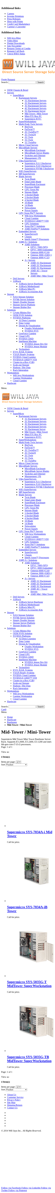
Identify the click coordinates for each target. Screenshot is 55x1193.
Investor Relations (15, 16)
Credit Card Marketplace (18, 24)
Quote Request (8, 79)
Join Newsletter (14, 46)
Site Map (11, 1102)
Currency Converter (16, 26)
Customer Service (15, 1097)
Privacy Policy (14, 1100)
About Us (11, 1094)
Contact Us (12, 1107)
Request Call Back (15, 51)
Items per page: (8, 762)
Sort (3, 764)
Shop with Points (15, 21)
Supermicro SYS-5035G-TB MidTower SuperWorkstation (29, 1059)
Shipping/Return (14, 1105)
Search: (4, 82)
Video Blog (12, 40)
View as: (5, 752)
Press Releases (14, 19)
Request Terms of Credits (19, 48)
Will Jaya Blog (14, 38)
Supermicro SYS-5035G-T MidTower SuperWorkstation (29, 984)
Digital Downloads (16, 43)
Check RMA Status (16, 53)
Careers (10, 13)
